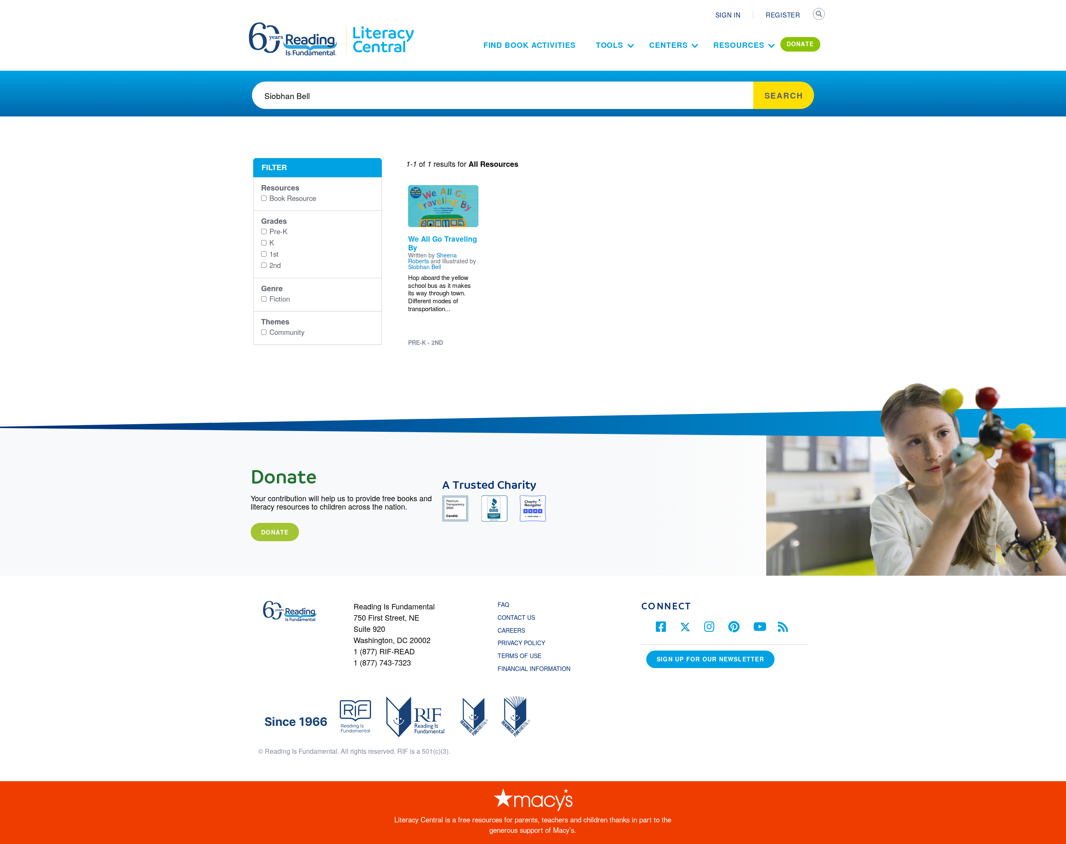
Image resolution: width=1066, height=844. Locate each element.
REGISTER (783, 14)
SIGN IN (728, 14)
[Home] (299, 26)
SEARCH (819, 15)
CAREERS (511, 630)
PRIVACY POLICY (521, 643)
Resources (738, 45)
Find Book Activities (529, 45)
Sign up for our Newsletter (710, 659)
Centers (668, 45)
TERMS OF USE (524, 655)
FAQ (503, 604)
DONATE (800, 44)
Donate (275, 532)
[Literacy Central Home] (383, 26)
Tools (610, 45)
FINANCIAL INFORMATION (534, 668)
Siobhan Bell (424, 266)
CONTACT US (519, 617)
